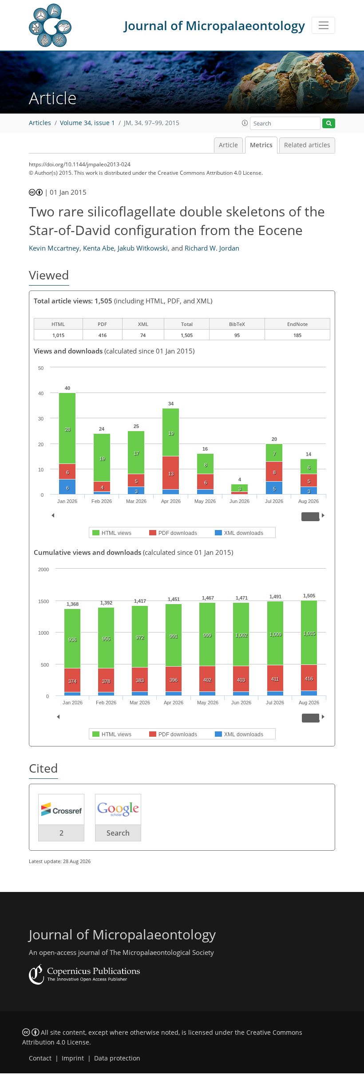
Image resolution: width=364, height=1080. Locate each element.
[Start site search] (328, 123)
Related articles (307, 145)
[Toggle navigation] (323, 25)
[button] (245, 123)
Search (118, 833)
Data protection (117, 1058)
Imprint (73, 1058)
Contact (40, 1058)
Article (228, 145)
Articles (40, 123)
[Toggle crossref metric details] (61, 809)
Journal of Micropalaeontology (214, 25)
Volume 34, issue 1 (87, 123)
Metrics (261, 145)
